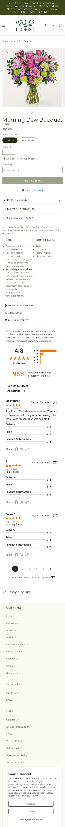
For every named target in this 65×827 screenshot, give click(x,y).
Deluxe (10, 140)
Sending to (13, 164)
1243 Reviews (21, 363)
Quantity (7, 147)
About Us (11, 637)
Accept (31, 803)
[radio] (46, 351)
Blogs (9, 665)
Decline (31, 811)
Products (11, 630)
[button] (46, 25)
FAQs (9, 733)
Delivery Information (17, 644)
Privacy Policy (30, 795)
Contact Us (12, 658)
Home (5, 41)
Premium (28, 140)
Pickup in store (28, 158)
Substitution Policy (16, 755)
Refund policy (13, 748)
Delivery (11, 158)
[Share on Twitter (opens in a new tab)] (22, 449)
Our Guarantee (14, 651)
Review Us (12, 673)
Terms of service (15, 762)
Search (10, 699)
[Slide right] (39, 113)
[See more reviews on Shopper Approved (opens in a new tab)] (27, 449)
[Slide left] (25, 113)
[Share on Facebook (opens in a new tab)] (16, 449)
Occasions (12, 623)
